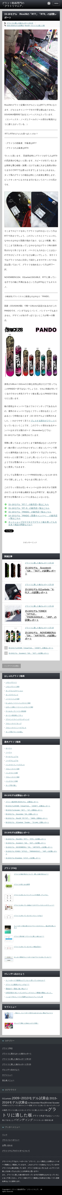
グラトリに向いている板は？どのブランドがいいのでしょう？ (34, 905)
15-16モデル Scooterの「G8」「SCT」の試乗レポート (40, 571)
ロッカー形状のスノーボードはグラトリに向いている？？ (32, 957)
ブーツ (35, 1120)
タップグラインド (12, 695)
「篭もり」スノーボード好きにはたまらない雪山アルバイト (33, 1013)
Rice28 (27, 25)
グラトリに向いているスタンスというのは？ (28, 915)
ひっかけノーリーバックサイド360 (18, 703)
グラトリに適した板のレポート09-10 (16, 1059)
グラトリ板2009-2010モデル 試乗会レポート (22, 802)
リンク (4, 1135)
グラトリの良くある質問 (22, 884)
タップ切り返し (11, 785)
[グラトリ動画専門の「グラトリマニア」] (14, 5)
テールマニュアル (12, 756)
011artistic (6, 1098)
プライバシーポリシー (10, 1140)
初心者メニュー (8, 1080)
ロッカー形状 (43, 1120)
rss (48, 3)
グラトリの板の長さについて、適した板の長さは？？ (31, 874)
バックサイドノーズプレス (15, 765)
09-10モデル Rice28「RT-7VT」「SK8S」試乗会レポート (27, 818)
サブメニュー (7, 1075)
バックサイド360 (12, 781)
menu (56, 3)
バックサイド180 (12, 773)
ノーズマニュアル (12, 760)
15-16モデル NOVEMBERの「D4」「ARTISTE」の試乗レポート (41, 635)
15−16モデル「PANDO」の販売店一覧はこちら (29, 512)
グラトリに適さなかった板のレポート (17, 1054)
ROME (49, 1103)
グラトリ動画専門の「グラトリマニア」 (25, 1189)
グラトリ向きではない (43, 1116)
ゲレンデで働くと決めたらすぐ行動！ (26, 1023)
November (35, 1103)
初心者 (50, 1120)
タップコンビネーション (14, 691)
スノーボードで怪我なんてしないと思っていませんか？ (25, 980)
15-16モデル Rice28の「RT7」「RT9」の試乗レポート (26, 839)
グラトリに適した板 (37, 25)
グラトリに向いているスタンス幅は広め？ (27, 946)
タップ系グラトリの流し (14, 732)
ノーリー (9, 752)
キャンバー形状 (26, 1105)
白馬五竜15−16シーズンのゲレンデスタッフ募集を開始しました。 (29, 993)
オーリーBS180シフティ (14, 715)
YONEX (5, 1105)
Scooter (55, 1103)
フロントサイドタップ (13, 723)
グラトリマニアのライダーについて (16, 1151)
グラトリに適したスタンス (16, 1110)
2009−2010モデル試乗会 (30, 1098)
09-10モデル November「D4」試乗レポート (22, 814)
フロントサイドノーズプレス (16, 728)
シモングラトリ (11, 682)
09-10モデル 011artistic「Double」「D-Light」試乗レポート (27, 822)
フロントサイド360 (12, 777)
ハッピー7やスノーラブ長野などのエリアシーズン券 (24, 997)
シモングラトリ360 (12, 686)
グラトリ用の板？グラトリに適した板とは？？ (29, 936)
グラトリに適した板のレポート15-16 (20, 23)
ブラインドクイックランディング (17, 719)
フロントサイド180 (12, 769)
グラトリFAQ (7, 1048)
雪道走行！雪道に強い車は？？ (17, 989)
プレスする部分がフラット (43, 421)
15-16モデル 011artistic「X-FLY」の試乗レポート (23, 858)
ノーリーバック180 (12, 699)
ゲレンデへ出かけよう (10, 1070)
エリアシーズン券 (14, 1105)
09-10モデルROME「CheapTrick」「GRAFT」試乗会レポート (31, 648)
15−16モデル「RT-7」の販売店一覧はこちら (28, 504)
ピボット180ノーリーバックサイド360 (19, 707)
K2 (29, 1103)
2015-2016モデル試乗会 (15, 25)
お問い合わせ (7, 1145)
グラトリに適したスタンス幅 (37, 1110)
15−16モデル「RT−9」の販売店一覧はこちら (28, 508)
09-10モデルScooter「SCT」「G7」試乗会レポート (24, 810)
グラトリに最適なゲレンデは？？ (17, 984)
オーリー (9, 748)
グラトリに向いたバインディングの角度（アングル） (31, 895)
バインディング (23, 1119)
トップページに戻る (11, 666)
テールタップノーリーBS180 (16, 711)
